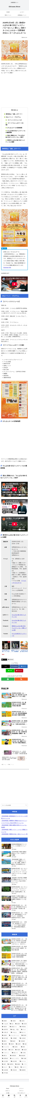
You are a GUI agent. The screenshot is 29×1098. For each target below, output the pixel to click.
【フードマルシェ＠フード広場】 (14, 123)
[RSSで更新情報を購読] (21, 679)
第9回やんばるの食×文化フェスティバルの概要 (15, 141)
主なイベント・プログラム (13, 117)
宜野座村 (11, 659)
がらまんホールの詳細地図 (14, 127)
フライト (21, 1090)
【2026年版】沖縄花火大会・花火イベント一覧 (14, 834)
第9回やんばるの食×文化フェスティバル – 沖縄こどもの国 (19, 628)
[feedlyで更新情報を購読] (7, 679)
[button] (26, 805)
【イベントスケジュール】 (14, 120)
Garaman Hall (7, 267)
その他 (7, 1093)
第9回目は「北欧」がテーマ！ (14, 114)
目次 (12, 110)
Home (7, 1088)
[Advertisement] (14, 90)
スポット (7, 1090)
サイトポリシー (21, 1093)
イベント (5, 659)
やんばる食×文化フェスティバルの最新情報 (15, 131)
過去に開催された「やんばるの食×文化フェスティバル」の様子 (15, 136)
